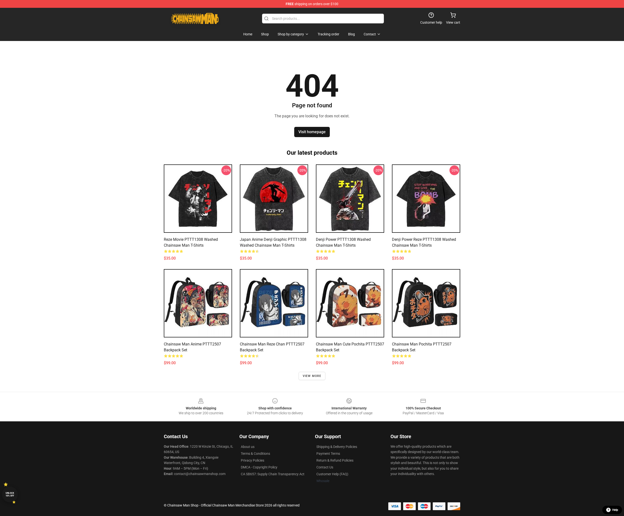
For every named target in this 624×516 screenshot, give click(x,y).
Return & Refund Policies (334, 460)
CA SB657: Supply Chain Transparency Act (272, 474)
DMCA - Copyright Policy (259, 467)
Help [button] (615, 510)
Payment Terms (328, 453)
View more (312, 376)
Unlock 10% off (10, 494)
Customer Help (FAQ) (332, 474)
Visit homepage (312, 132)
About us (247, 447)
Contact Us (324, 467)
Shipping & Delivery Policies (336, 447)
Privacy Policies (252, 460)
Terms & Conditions (255, 453)
